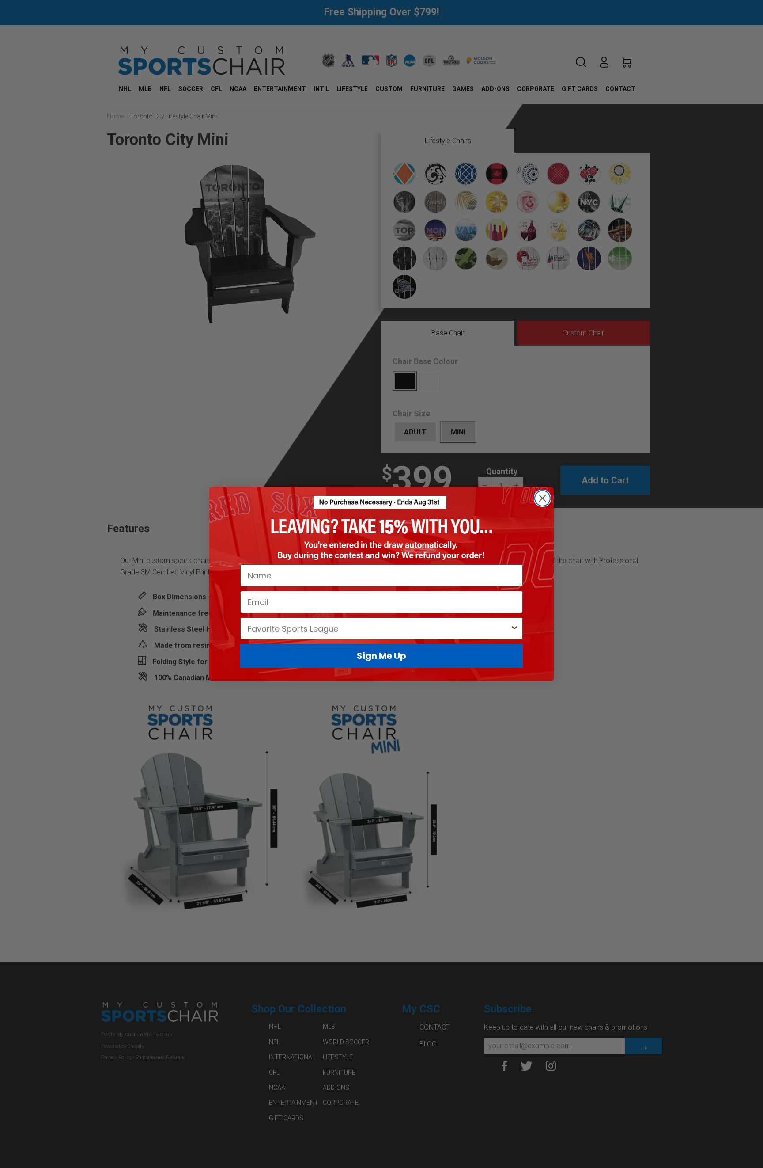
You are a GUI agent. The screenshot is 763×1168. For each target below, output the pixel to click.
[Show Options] (514, 628)
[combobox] (379, 628)
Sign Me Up (381, 656)
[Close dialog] (542, 498)
